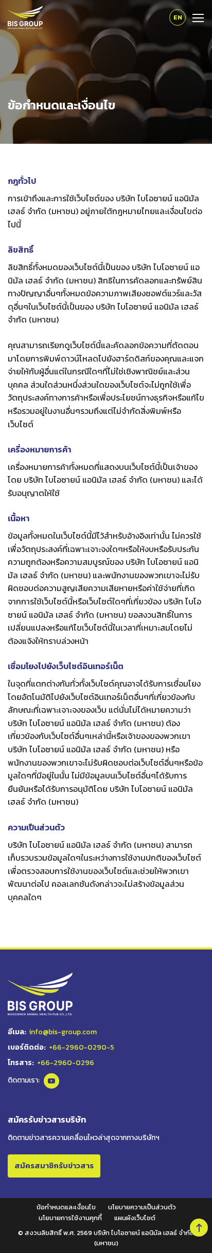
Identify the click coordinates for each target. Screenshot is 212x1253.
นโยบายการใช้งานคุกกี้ (70, 1218)
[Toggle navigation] (195, 17)
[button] (199, 1228)
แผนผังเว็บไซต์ (134, 1218)
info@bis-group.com (63, 1032)
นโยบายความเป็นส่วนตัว (142, 1207)
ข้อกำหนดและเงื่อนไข (66, 1207)
